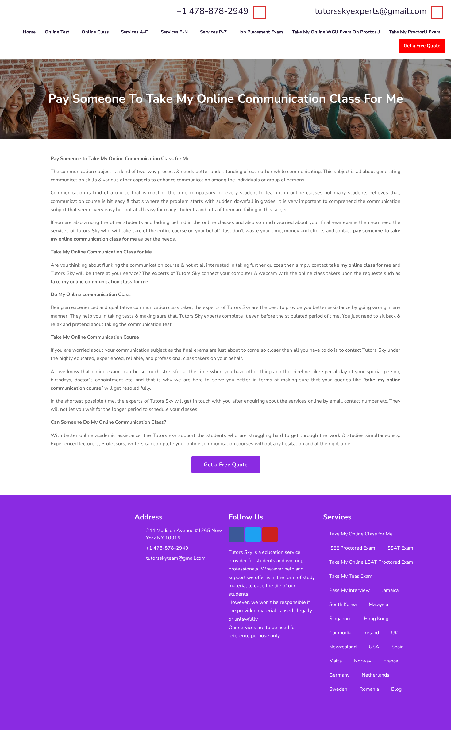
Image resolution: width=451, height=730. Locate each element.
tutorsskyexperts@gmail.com (371, 11)
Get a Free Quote (422, 46)
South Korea (343, 604)
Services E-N (174, 32)
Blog (396, 689)
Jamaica (390, 590)
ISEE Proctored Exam (352, 548)
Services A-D (134, 32)
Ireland (371, 632)
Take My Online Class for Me (361, 534)
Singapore (340, 618)
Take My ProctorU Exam (414, 32)
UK (394, 632)
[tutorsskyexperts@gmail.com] (437, 12)
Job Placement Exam (261, 32)
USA (374, 646)
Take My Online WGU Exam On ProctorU (336, 32)
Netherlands (375, 675)
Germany (339, 675)
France (391, 661)
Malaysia (378, 604)
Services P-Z (213, 32)
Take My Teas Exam (350, 576)
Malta (335, 661)
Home (29, 32)
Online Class (95, 32)
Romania (369, 689)
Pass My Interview (349, 590)
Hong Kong (376, 618)
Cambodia (340, 632)
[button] (58, 32)
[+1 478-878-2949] (259, 12)
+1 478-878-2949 (212, 11)
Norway (362, 661)
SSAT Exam (400, 548)
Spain (397, 646)
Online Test (57, 32)
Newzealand (343, 646)
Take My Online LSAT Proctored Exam (371, 562)
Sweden (338, 689)
